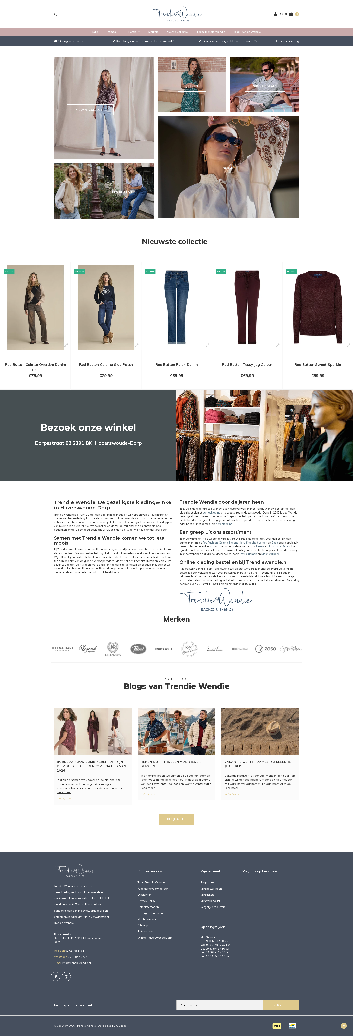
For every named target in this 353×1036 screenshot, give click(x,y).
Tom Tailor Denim (279, 546)
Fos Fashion (210, 542)
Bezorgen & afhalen (150, 913)
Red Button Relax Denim (106, 364)
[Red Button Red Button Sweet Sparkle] (247, 307)
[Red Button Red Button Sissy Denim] (318, 307)
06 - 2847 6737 (77, 956)
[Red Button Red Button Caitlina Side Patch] (35, 307)
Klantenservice (147, 919)
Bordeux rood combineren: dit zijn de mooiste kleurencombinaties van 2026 (91, 766)
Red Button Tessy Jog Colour (177, 364)
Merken (153, 31)
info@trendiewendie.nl (76, 963)
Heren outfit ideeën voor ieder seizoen (171, 764)
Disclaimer (144, 894)
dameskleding (211, 512)
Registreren (208, 882)
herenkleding (224, 523)
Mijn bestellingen (211, 888)
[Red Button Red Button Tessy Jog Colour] (176, 307)
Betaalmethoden (148, 907)
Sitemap (143, 925)
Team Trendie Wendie (211, 31)
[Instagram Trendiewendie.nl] (66, 976)
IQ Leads (121, 1025)
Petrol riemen (248, 553)
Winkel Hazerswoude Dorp (155, 937)
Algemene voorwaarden (153, 888)
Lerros (260, 546)
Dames (111, 31)
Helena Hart (237, 542)
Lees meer (64, 792)
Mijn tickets (207, 894)
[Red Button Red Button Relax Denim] (106, 307)
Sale (95, 31)
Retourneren (146, 931)
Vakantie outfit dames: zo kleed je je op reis (258, 764)
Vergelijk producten (213, 907)
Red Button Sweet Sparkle (247, 364)
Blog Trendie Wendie (247, 31)
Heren (132, 31)
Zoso (275, 542)
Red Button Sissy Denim (318, 364)
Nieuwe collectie (177, 31)
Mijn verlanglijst (210, 900)
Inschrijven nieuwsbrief (73, 1005)
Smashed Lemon (256, 542)
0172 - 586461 (74, 950)
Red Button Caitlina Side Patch (35, 364)
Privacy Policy (146, 900)
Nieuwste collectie (174, 241)
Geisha (223, 542)
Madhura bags (270, 553)
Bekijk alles (176, 819)
